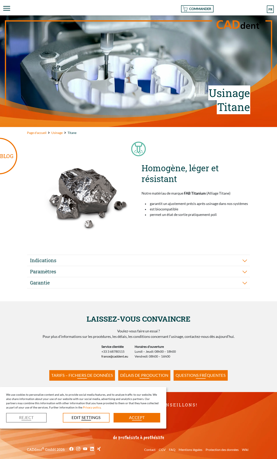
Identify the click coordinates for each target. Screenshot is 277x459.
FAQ (172, 449)
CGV (162, 449)
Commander (200, 9)
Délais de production (144, 375)
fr (270, 9)
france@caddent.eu (114, 356)
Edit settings (86, 417)
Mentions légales (190, 449)
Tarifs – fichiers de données (82, 375)
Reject (26, 417)
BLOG (6, 155)
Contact (150, 449)
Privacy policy (92, 407)
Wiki (245, 449)
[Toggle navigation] (6, 8)
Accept (137, 417)
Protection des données (222, 449)
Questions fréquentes (201, 375)
